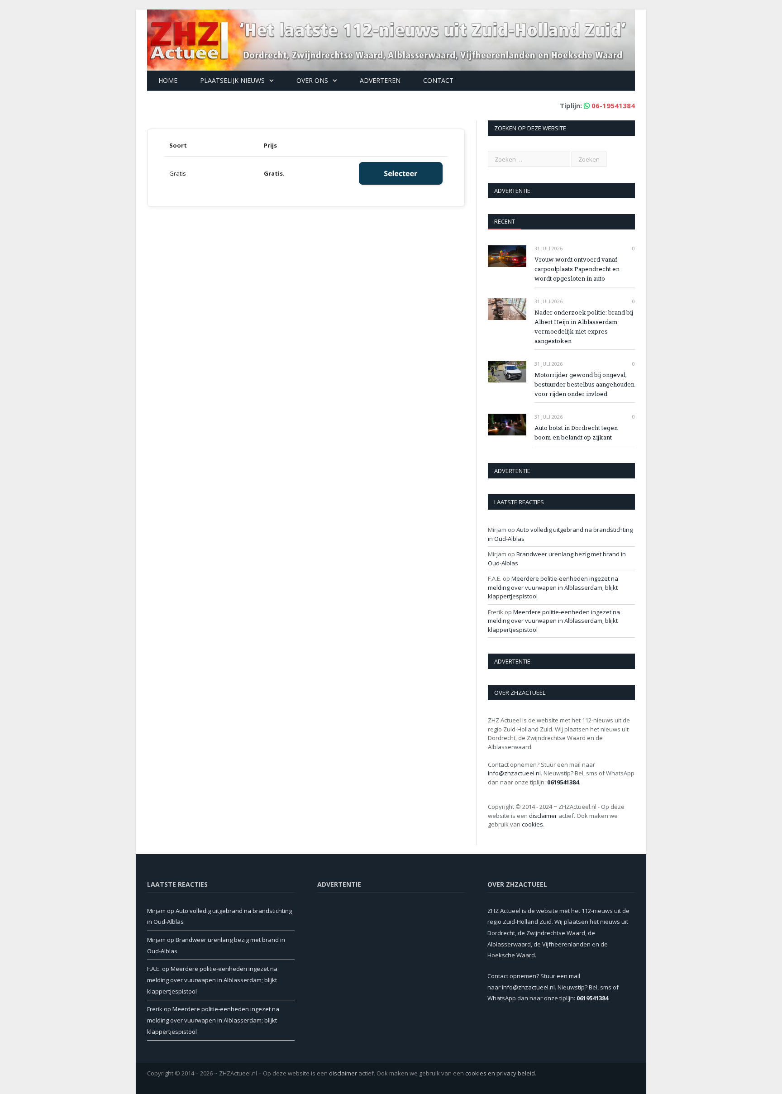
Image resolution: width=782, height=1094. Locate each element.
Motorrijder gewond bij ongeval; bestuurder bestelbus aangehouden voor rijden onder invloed (584, 384)
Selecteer (400, 173)
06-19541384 (613, 105)
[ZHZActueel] (391, 37)
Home (167, 80)
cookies (532, 824)
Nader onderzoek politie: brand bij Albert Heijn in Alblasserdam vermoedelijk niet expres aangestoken (583, 326)
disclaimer (543, 816)
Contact (438, 80)
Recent (504, 221)
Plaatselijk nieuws (232, 80)
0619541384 (563, 782)
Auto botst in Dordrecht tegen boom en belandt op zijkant (576, 432)
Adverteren (380, 80)
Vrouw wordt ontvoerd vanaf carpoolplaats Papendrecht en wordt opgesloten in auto (577, 268)
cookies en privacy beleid (500, 1073)
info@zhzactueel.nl (514, 773)
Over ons (312, 80)
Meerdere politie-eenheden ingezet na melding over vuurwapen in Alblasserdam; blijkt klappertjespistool (553, 587)
